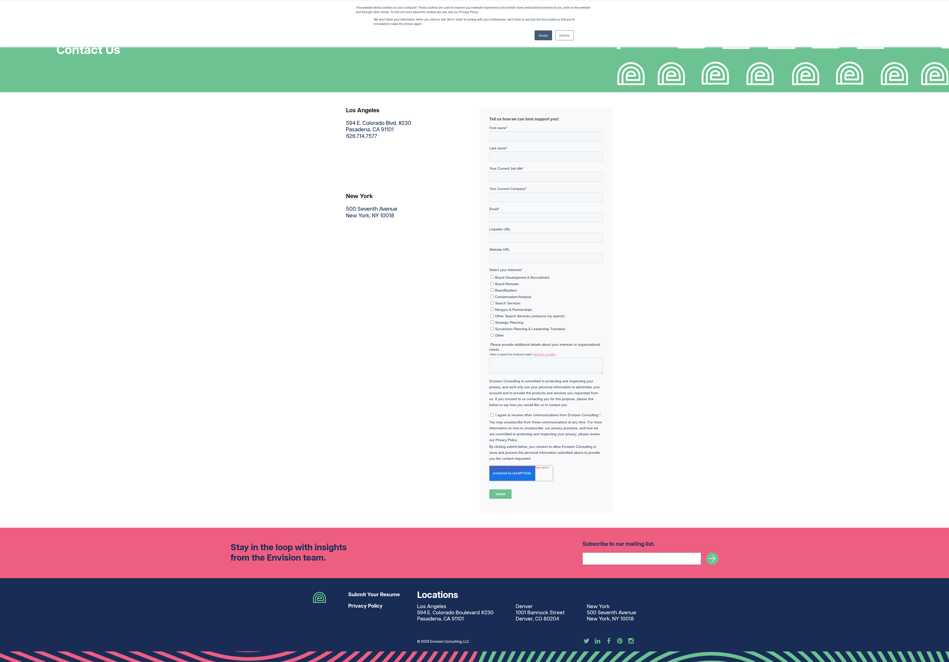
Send (712, 558)
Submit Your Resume (374, 594)
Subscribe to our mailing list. (618, 544)
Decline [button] (564, 35)
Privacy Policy (365, 606)
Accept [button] (543, 35)
